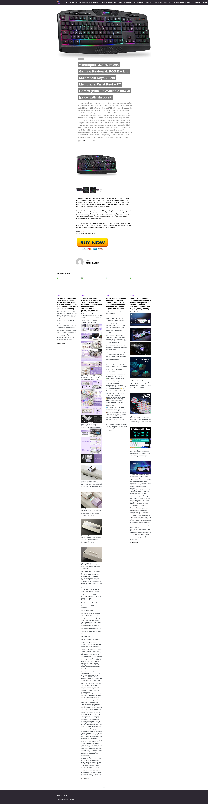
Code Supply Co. (72, 799)
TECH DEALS (63, 795)
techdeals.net (92, 263)
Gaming (81, 58)
